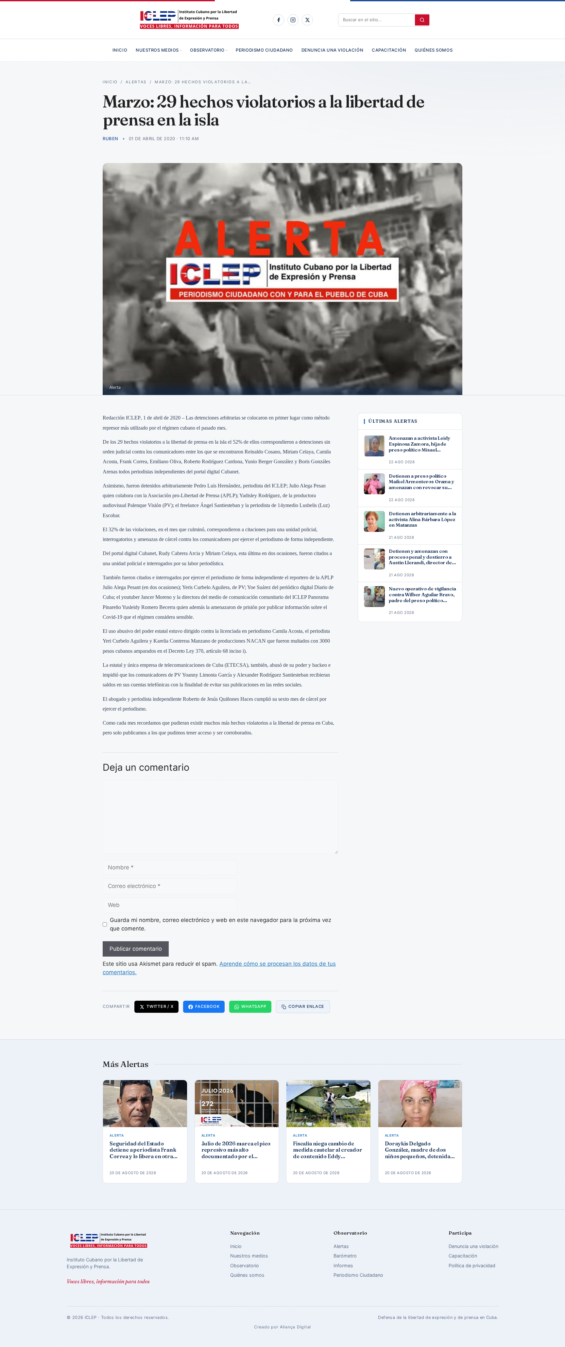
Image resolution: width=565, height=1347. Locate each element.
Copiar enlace (306, 1006)
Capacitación (389, 50)
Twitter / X (159, 1006)
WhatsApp (253, 1006)
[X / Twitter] (307, 19)
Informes (343, 1265)
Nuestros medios (157, 50)
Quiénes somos (434, 50)
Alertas (136, 82)
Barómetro (345, 1255)
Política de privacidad (472, 1265)
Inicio (119, 50)
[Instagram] (293, 19)
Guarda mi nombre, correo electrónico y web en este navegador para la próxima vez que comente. (220, 924)
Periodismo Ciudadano (264, 50)
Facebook (207, 1006)
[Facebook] (278, 19)
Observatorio (207, 50)
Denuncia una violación (332, 50)
